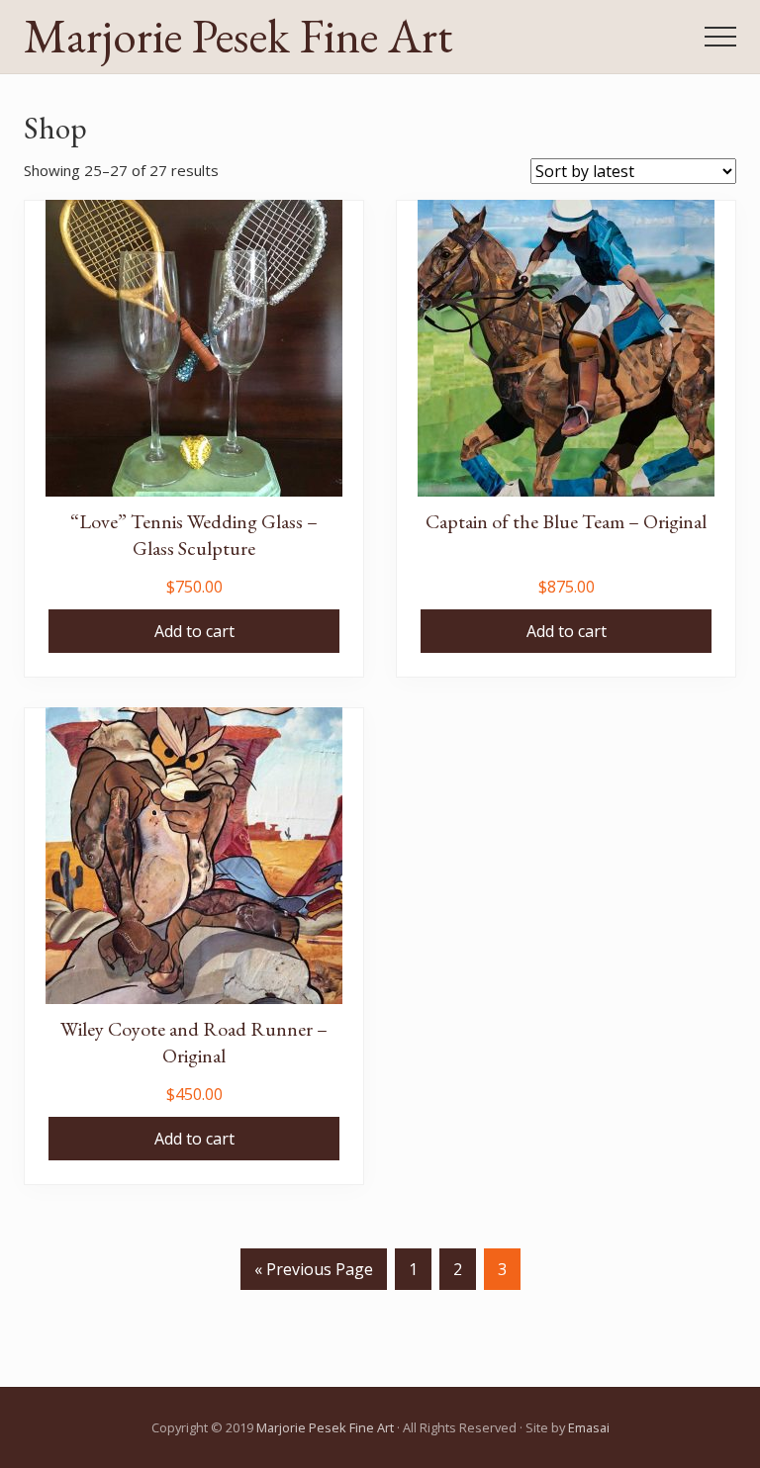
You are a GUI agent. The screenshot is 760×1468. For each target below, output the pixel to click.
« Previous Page (313, 1273)
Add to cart (194, 631)
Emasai (589, 1427)
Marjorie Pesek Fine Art (238, 36)
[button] (720, 36)
